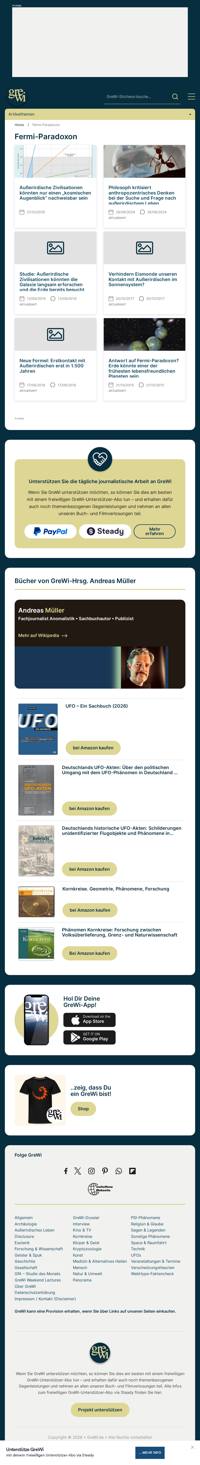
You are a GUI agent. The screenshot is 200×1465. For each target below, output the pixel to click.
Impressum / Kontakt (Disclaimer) (45, 1298)
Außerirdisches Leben (34, 1230)
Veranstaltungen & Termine (155, 1261)
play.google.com (89, 1037)
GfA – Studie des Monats (37, 1273)
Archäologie (26, 1223)
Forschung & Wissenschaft (39, 1248)
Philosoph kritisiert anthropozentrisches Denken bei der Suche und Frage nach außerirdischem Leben (142, 195)
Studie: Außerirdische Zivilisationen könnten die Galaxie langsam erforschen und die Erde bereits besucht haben (52, 284)
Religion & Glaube (147, 1223)
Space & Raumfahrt (149, 1242)
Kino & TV (82, 1230)
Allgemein (24, 1217)
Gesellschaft (26, 1267)
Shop (83, 1108)
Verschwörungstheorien (152, 1267)
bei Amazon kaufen (93, 747)
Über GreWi (25, 1286)
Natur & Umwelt (87, 1273)
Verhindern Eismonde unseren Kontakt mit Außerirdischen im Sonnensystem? (143, 279)
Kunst (78, 1255)
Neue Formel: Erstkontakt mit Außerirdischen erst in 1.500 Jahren (52, 366)
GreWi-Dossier (86, 1217)
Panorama (82, 1280)
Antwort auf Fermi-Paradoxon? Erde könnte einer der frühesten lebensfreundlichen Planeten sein (144, 368)
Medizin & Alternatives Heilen (100, 1261)
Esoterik (22, 1242)
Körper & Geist (86, 1242)
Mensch (80, 1267)
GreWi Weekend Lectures (38, 1280)
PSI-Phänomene (145, 1217)
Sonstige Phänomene (150, 1236)
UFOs (136, 1255)
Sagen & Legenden (148, 1230)
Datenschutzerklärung (35, 1292)
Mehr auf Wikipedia (38, 635)
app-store (89, 1020)
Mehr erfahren (154, 531)
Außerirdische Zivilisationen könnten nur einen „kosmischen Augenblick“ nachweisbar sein (55, 193)
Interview (81, 1223)
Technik (138, 1248)
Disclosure (24, 1236)
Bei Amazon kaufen (89, 953)
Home (19, 125)
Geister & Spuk (28, 1255)
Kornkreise (82, 1236)
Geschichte (25, 1261)
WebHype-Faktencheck (152, 1273)
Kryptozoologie (87, 1248)
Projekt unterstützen (100, 1409)
